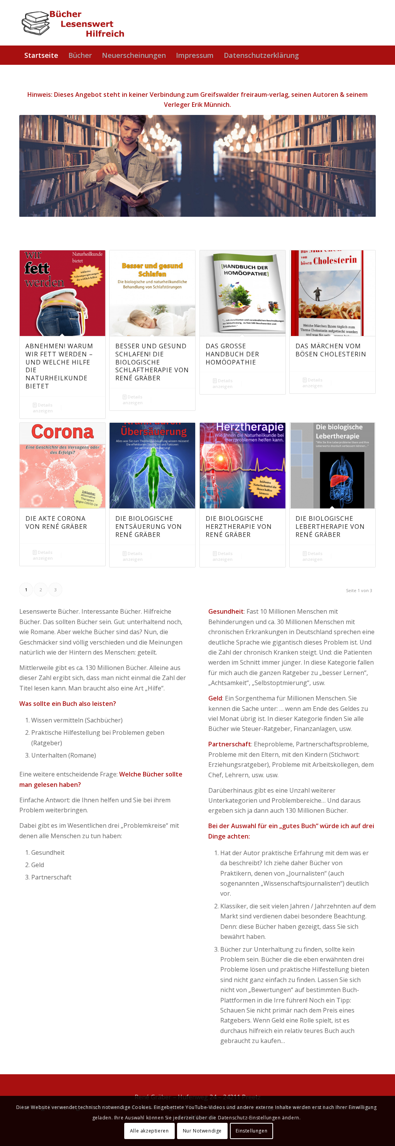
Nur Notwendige (202, 1130)
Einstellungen (251, 1130)
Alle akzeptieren (149, 1130)
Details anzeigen (43, 408)
